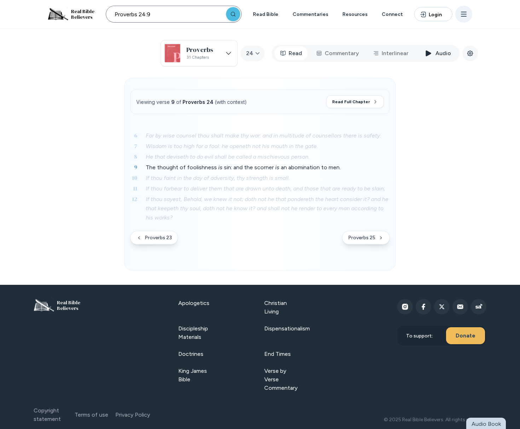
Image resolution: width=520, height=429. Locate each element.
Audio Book (486, 424)
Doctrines (190, 354)
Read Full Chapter (351, 101)
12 (134, 199)
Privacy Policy (132, 414)
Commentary (342, 53)
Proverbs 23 (158, 238)
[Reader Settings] (470, 53)
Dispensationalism (287, 328)
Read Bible (265, 14)
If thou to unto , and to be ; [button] (265, 188)
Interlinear (395, 53)
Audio (443, 53)
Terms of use (91, 414)
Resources (355, 14)
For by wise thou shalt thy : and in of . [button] (263, 135)
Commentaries (310, 14)
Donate (465, 335)
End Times (277, 354)
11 (135, 188)
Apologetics (193, 303)
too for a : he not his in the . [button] (232, 146)
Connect (392, 14)
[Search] (233, 14)
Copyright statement (47, 414)
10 (134, 178)
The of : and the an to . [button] (243, 167)
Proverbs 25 (361, 238)
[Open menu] (463, 14)
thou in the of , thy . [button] (218, 178)
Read (295, 53)
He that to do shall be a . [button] (228, 156)
